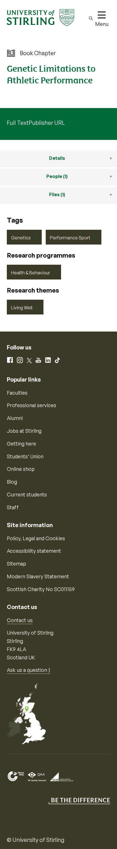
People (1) (57, 176)
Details (57, 158)
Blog (12, 482)
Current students (27, 494)
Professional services (31, 405)
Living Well (21, 307)
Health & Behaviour (30, 273)
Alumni (15, 418)
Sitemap (16, 563)
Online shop (21, 469)
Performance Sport (70, 238)
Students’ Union (25, 456)
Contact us (20, 620)
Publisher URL (47, 122)
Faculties (17, 393)
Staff (13, 507)
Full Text (18, 122)
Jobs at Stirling (24, 431)
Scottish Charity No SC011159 (41, 589)
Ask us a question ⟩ (28, 670)
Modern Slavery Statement (38, 576)
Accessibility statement (34, 551)
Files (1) (57, 194)
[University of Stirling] (40, 17)
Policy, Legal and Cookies (36, 538)
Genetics (21, 238)
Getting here (21, 443)
